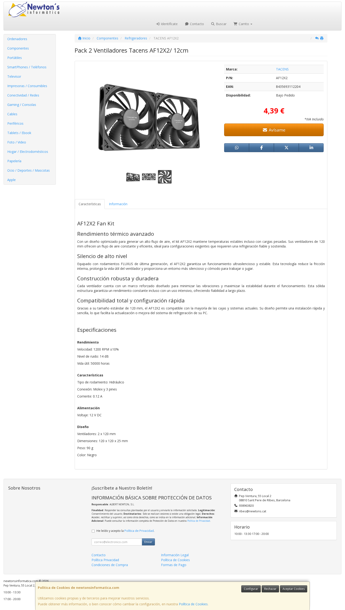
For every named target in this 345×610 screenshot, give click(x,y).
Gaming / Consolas (21, 104)
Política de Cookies (193, 604)
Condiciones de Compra (110, 565)
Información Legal (175, 555)
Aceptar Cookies (294, 589)
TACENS (282, 69)
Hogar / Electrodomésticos (27, 151)
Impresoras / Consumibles (27, 86)
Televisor (14, 76)
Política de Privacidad (198, 520)
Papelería (14, 161)
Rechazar (270, 589)
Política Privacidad (105, 560)
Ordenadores (17, 39)
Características (90, 204)
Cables (12, 114)
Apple (11, 180)
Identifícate (169, 24)
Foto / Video (16, 142)
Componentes (18, 48)
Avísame (276, 130)
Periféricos (15, 123)
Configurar (251, 589)
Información (118, 204)
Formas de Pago (173, 565)
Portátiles (14, 57)
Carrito (244, 24)
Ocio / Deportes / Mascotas (28, 170)
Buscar (220, 24)
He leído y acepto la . (125, 531)
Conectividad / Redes (23, 95)
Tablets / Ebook (19, 133)
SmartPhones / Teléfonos (26, 67)
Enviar (148, 542)
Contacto (196, 24)
